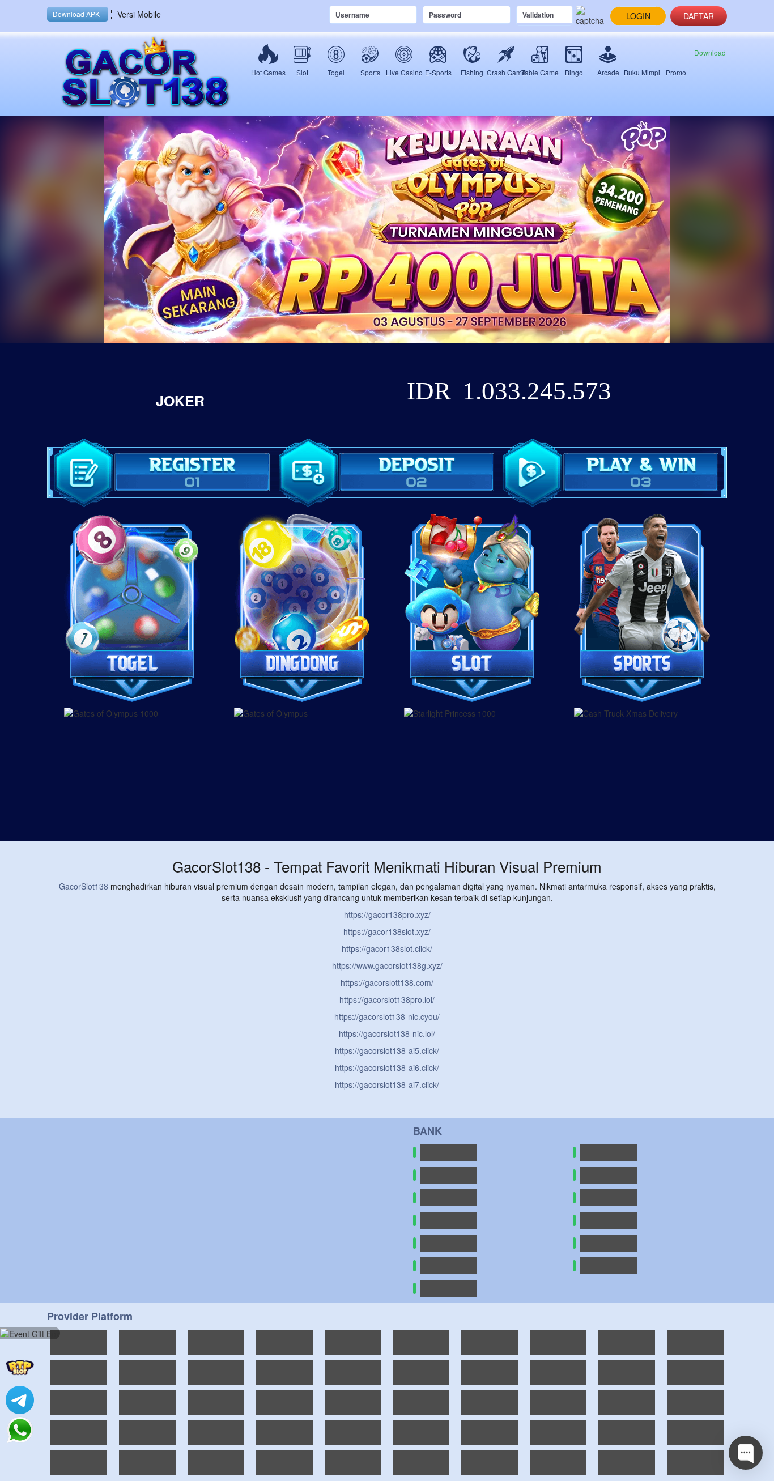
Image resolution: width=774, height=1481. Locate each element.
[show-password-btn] (505, 14)
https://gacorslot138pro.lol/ (387, 999)
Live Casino (404, 72)
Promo (676, 72)
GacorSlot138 (83, 886)
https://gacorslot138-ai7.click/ (387, 1084)
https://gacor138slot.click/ (387, 948)
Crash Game (506, 72)
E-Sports (438, 72)
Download (710, 52)
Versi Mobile (139, 14)
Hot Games (268, 72)
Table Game (540, 72)
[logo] (149, 74)
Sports (370, 72)
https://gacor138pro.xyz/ (387, 914)
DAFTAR (698, 16)
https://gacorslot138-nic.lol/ (387, 1033)
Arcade (608, 72)
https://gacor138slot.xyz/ (387, 931)
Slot (302, 72)
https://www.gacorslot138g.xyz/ (387, 965)
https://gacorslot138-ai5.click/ (387, 1050)
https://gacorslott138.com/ (387, 982)
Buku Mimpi (642, 72)
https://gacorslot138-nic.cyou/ (387, 1016)
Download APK (76, 14)
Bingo (574, 72)
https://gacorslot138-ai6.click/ (387, 1067)
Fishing (472, 72)
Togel (336, 72)
